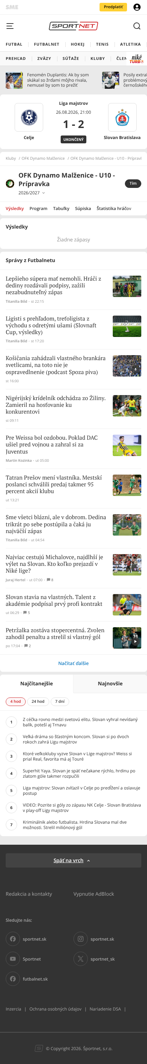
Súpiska (83, 208)
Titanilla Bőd (16, 301)
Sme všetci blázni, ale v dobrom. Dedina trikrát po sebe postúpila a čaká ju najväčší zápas (56, 524)
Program (38, 208)
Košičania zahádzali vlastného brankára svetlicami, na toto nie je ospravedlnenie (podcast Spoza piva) (56, 365)
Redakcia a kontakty (29, 893)
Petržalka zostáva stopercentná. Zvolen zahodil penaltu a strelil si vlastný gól (55, 634)
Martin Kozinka (19, 460)
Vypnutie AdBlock (94, 893)
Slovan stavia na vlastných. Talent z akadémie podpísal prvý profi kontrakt (54, 601)
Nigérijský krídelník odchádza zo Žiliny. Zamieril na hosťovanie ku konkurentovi (56, 405)
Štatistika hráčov (114, 208)
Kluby (11, 158)
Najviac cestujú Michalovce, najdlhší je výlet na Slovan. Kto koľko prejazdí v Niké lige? (54, 564)
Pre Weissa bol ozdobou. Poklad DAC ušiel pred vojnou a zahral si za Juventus (52, 445)
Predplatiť (113, 7)
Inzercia (13, 1009)
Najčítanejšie (36, 683)
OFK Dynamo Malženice (43, 158)
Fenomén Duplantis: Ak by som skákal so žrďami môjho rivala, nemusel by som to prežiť (58, 80)
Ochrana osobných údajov (55, 1009)
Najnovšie (110, 683)
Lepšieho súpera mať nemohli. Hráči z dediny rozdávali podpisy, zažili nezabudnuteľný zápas (53, 286)
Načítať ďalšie (73, 663)
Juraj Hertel (15, 580)
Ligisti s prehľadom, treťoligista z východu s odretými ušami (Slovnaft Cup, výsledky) (51, 326)
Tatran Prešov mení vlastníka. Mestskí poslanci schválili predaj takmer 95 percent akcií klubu (54, 485)
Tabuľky (61, 208)
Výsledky (15, 208)
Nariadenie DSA (105, 1009)
